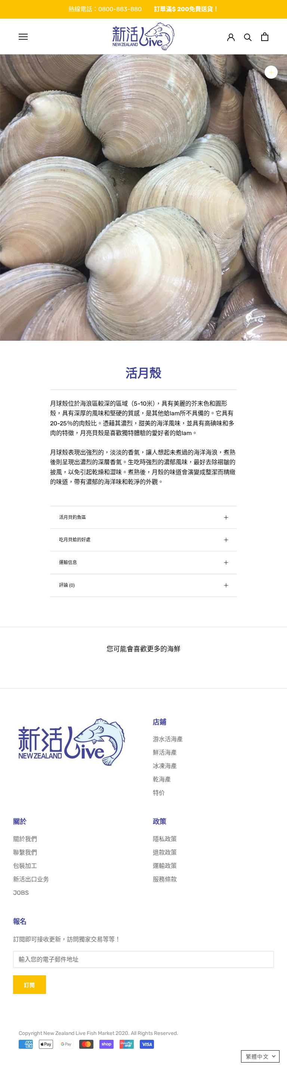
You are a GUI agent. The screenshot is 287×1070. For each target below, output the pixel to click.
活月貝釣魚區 (72, 517)
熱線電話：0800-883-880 (105, 9)
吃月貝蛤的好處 (74, 539)
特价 (159, 792)
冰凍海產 (165, 766)
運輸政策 (165, 865)
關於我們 (25, 839)
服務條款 (165, 879)
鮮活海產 (165, 752)
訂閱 (29, 984)
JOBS (21, 892)
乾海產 (162, 779)
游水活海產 (168, 739)
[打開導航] (23, 36)
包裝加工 (25, 865)
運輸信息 (68, 562)
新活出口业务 (31, 879)
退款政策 (165, 852)
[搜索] (248, 37)
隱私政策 (165, 839)
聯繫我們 (25, 852)
